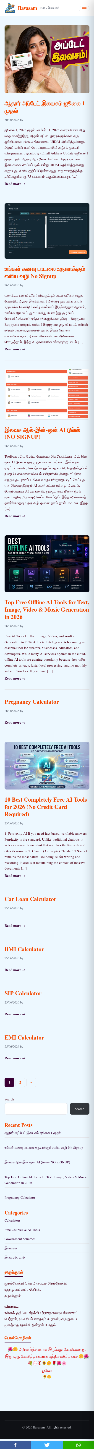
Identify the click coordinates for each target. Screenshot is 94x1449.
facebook (15, 1445)
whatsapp (78, 1445)
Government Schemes (20, 1238)
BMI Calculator (24, 949)
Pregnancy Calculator (32, 701)
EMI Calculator (24, 1037)
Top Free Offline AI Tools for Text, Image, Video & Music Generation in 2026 (47, 609)
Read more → (15, 183)
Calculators (13, 1220)
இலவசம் (11, 1248)
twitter (47, 1445)
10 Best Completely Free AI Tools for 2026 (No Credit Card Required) (46, 806)
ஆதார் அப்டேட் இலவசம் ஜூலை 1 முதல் (45, 107)
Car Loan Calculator (30, 898)
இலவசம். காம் (15, 1257)
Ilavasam (27, 8)
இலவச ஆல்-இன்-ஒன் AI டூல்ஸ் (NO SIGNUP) (42, 433)
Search (9, 1099)
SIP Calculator (23, 993)
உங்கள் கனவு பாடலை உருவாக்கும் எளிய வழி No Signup (45, 272)
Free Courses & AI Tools (22, 1229)
